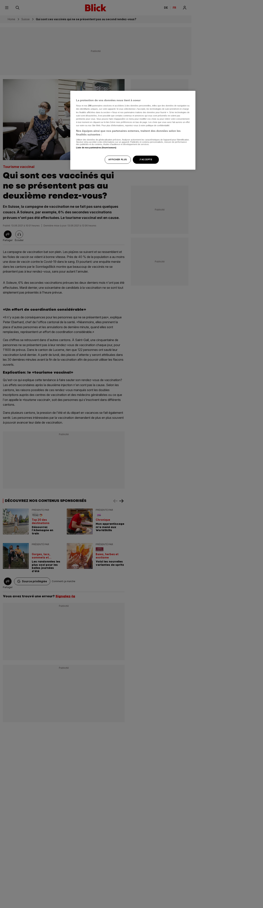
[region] (132, 130)
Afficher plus (117, 160)
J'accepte (145, 160)
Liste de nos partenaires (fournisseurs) (96, 147)
